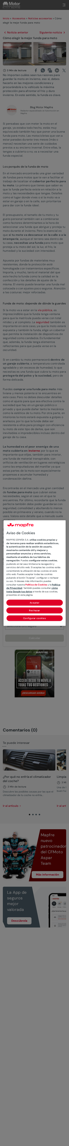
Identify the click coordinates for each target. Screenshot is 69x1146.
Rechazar (34, 610)
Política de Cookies (36, 584)
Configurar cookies (34, 618)
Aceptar (34, 602)
